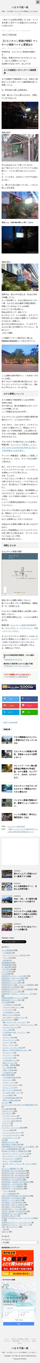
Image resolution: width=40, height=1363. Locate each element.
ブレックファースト (9, 1040)
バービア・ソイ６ (9, 1082)
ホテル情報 (6, 1002)
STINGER (23, 1359)
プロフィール (26, 1341)
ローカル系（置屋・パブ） (12, 1093)
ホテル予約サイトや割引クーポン (14, 1017)
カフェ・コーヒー (9, 1045)
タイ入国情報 (7, 950)
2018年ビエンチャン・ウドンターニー (16, 1222)
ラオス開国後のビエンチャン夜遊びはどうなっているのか (25, 740)
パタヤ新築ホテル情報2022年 (16, 677)
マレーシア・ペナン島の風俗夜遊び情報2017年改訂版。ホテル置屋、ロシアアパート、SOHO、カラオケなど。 (25, 772)
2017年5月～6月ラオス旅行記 (13, 1205)
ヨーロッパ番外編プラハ (11, 1168)
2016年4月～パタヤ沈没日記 (12, 1184)
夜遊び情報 (6, 1075)
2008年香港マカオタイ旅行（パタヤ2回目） (18, 1147)
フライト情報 (7, 958)
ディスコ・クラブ (9, 1087)
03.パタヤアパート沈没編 (11, 1159)
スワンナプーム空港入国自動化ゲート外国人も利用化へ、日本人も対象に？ (25, 914)
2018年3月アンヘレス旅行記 (12, 1214)
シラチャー (6, 1125)
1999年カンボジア (9, 1142)
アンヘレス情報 (8, 1130)
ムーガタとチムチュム (10, 1027)
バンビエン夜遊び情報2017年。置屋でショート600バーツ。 (26, 803)
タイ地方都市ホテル (9, 1012)
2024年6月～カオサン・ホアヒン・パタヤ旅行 (19, 994)
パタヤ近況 (6, 969)
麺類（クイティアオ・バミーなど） (15, 1022)
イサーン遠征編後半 (9, 1193)
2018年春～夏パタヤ (9, 1216)
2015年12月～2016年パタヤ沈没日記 (16, 1182)
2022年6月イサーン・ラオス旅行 (14, 976)
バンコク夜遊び (8, 1095)
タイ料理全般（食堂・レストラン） (15, 1032)
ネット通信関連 (8, 1068)
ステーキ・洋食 (8, 1037)
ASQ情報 (6, 960)
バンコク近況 (7, 971)
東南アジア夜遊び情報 (10, 722)
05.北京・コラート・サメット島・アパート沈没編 (19, 1164)
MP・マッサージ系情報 (10, 1090)
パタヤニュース (8, 1111)
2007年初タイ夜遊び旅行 (11, 1144)
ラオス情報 (6, 974)
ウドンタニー (7, 1113)
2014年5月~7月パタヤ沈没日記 (13, 1171)
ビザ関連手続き (8, 1073)
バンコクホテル (8, 1010)
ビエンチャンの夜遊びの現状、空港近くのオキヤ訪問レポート (25, 754)
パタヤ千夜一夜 (20, 7)
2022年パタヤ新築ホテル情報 (19, 1339)
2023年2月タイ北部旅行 (11, 987)
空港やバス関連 (8, 1070)
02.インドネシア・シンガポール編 (14, 1156)
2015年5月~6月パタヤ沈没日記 (13, 1177)
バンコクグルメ (8, 1058)
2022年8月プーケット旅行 (12, 980)
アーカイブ (6, 1240)
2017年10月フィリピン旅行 (12, 1209)
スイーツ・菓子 (8, 1042)
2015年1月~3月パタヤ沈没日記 (13, 1175)
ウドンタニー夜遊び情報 (11, 1121)
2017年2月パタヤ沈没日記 (12, 1198)
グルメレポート (8, 1020)
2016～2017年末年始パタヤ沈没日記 (16, 1196)
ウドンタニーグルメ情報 (11, 1118)
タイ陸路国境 (7, 953)
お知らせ (5, 1232)
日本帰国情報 (7, 965)
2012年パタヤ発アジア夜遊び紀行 (15, 1151)
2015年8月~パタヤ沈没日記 (12, 1180)
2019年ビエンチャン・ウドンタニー (15, 1225)
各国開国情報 (7, 963)
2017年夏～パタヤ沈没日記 (12, 1207)
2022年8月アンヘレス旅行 (12, 983)
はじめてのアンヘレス (10, 1138)
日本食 (5, 1035)
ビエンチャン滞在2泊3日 (16, 826)
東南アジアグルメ (9, 1063)
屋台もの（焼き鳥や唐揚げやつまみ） (15, 1050)
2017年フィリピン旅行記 (11, 1200)
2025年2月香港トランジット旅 (13, 998)
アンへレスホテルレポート (12, 1133)
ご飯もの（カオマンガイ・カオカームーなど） (18, 1025)
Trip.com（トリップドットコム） (18, 666)
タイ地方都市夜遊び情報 (11, 1098)
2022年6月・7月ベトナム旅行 (13, 978)
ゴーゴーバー (7, 1080)
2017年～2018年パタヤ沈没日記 (14, 1211)
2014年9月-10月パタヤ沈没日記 (14, 1173)
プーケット (6, 1123)
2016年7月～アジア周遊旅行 (12, 1186)
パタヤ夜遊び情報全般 (10, 1077)
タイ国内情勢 (7, 967)
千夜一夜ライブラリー (10, 1227)
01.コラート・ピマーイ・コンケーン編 (16, 1153)
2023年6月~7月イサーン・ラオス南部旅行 (18, 989)
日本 (3, 1140)
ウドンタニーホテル (9, 1116)
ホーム (7, 1339)
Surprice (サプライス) (13, 659)
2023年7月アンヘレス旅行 (12, 991)
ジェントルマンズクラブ (11, 1085)
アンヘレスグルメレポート (12, 1135)
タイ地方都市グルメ (9, 1060)
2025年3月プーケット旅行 (12, 1000)
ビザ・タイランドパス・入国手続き (15, 955)
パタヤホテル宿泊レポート (12, 1007)
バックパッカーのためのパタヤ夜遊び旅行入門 (19, 1105)
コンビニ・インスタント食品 (12, 1048)
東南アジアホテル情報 (10, 1015)
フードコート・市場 (9, 1055)
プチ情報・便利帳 (8, 1065)
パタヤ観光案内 (8, 1109)
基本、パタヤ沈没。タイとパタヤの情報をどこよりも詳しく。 (20, 1352)
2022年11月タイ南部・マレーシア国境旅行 (18, 985)
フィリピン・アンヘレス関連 (13, 1128)
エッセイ (5, 1103)
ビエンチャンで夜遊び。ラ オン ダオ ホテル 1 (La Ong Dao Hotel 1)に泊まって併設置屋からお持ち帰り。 (19, 448)
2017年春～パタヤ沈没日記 (12, 1202)
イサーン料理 (7, 1030)
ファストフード (8, 1053)
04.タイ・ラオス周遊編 (10, 1161)
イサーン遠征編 (8, 1191)
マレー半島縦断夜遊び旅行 (12, 1149)
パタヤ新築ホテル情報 (10, 1005)
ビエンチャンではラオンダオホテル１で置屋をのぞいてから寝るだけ (25, 789)
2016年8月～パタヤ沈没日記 (12, 1188)
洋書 (4, 1229)
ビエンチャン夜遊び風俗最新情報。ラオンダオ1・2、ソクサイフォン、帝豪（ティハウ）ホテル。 (20, 628)
